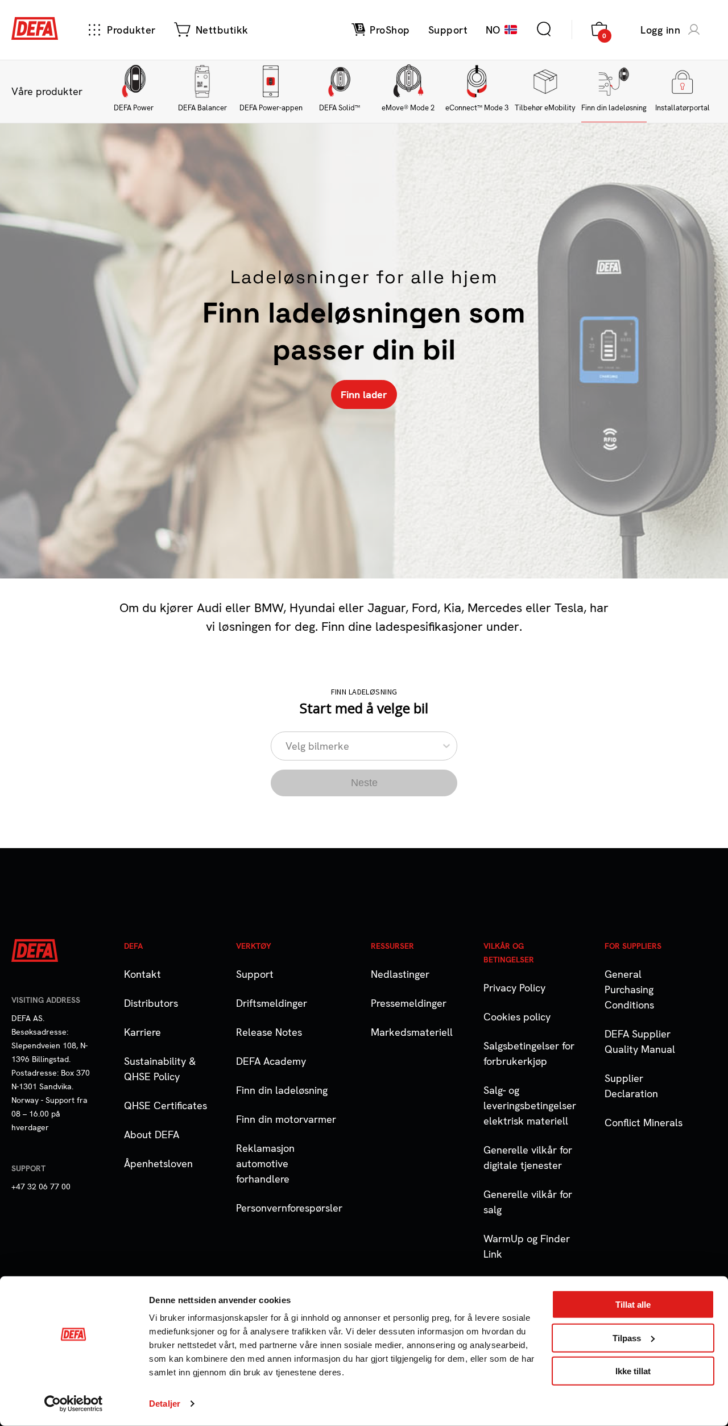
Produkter (131, 29)
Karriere (142, 1032)
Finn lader (364, 394)
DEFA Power (134, 108)
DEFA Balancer (202, 108)
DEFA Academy (271, 1061)
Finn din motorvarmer (286, 1119)
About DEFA (151, 1134)
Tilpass (627, 1337)
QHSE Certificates (165, 1105)
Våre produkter (46, 91)
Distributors (151, 1003)
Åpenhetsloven (158, 1163)
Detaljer (164, 1403)
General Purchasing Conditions (629, 989)
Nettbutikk (222, 29)
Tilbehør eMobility (545, 108)
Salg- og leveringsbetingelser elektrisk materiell (529, 1105)
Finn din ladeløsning (614, 108)
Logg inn (660, 29)
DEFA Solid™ (339, 108)
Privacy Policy (514, 987)
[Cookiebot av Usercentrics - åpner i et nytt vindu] (73, 1403)
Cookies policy (517, 1016)
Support (255, 974)
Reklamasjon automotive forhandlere (265, 1163)
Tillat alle (633, 1304)
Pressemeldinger (408, 1003)
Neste (364, 782)
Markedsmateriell (412, 1032)
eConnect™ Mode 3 (476, 108)
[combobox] (287, 746)
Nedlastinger (400, 974)
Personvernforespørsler (289, 1207)
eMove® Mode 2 (408, 108)
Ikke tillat (633, 1371)
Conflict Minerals (643, 1122)
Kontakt (142, 974)
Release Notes (269, 1032)
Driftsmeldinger (271, 1003)
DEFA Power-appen (271, 108)
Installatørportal (682, 108)
